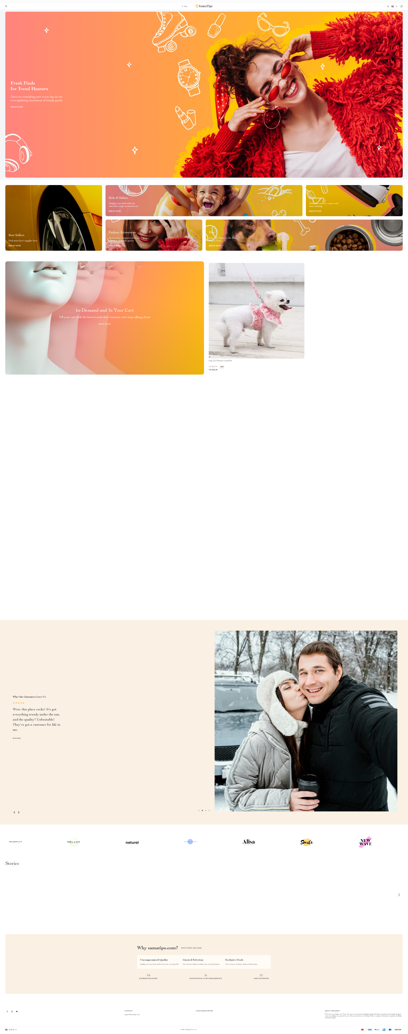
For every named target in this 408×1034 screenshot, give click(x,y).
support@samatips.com (132, 1014)
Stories (12, 863)
